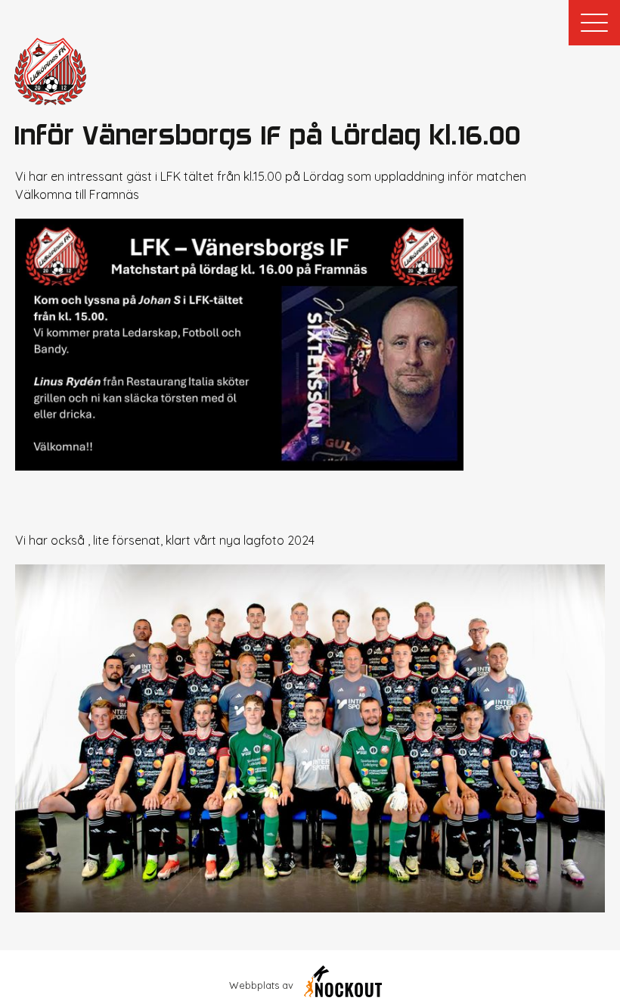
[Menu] (594, 23)
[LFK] (50, 71)
